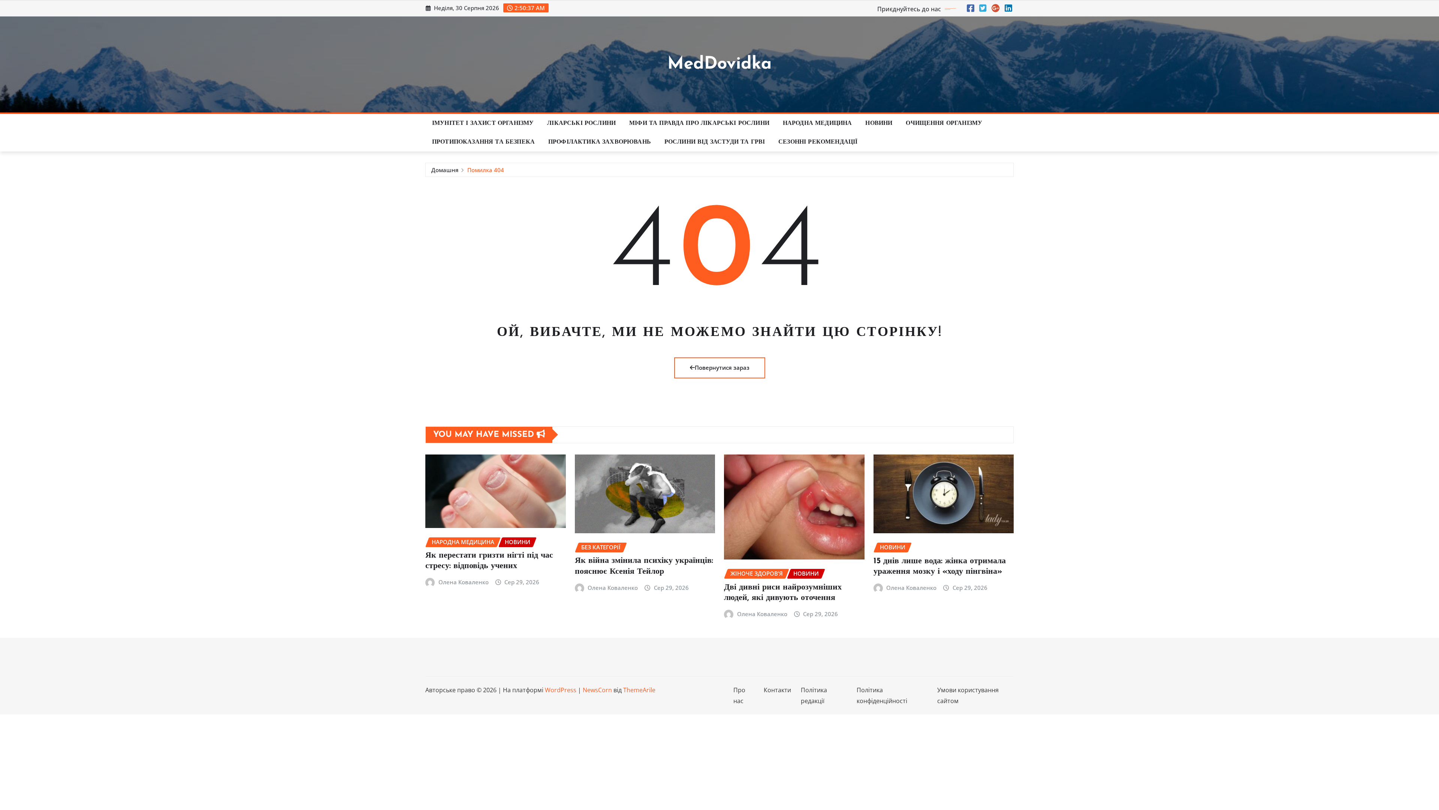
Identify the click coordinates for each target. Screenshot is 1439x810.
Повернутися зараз (722, 367)
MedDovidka (719, 64)
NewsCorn (597, 690)
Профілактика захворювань (599, 142)
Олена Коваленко (463, 582)
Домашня (444, 170)
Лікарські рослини (581, 123)
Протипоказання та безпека (483, 142)
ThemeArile (639, 690)
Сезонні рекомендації (817, 142)
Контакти (777, 690)
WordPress (560, 690)
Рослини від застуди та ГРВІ (714, 142)
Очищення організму (944, 123)
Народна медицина (817, 123)
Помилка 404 (485, 170)
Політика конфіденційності (882, 695)
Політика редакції (814, 695)
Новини (878, 123)
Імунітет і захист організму (483, 123)
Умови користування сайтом (968, 695)
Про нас (739, 695)
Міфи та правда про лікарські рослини (699, 123)
